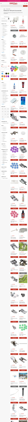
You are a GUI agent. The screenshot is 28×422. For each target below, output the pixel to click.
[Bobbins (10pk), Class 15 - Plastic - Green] (23, 331)
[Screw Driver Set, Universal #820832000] (14, 185)
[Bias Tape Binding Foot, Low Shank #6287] (14, 299)
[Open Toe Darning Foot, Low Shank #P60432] (14, 412)
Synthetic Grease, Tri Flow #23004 (22, 92)
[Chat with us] (25, 3)
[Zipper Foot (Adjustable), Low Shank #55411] (14, 56)
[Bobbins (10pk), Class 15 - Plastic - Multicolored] (14, 72)
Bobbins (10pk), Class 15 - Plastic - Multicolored (14, 76)
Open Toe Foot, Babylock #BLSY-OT (22, 367)
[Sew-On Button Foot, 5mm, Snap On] (14, 380)
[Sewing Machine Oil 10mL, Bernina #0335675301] (23, 202)
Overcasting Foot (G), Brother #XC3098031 (13, 205)
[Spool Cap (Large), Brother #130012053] (23, 72)
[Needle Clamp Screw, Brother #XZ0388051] (23, 396)
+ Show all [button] (2, 52)
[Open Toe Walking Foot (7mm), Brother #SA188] (14, 363)
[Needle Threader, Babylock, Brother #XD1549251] (14, 137)
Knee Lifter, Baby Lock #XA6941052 (13, 399)
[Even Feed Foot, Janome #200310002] (14, 347)
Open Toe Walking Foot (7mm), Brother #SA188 (14, 367)
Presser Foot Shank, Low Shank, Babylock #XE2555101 (14, 125)
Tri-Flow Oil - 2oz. (21, 221)
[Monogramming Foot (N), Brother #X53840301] (14, 250)
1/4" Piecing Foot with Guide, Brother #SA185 (22, 173)
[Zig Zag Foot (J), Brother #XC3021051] (23, 315)
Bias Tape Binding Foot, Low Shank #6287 (14, 302)
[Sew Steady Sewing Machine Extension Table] (14, 24)
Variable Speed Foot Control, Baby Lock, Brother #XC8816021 (14, 109)
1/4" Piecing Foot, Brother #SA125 (14, 319)
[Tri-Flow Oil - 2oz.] (23, 218)
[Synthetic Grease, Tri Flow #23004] (23, 88)
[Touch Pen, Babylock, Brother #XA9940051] (23, 347)
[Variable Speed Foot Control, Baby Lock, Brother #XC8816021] (14, 105)
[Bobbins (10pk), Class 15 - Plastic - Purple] (14, 153)
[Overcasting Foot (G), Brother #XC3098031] (14, 202)
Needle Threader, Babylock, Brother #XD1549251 (14, 141)
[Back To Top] (27, 421)
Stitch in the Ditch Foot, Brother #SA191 (22, 189)
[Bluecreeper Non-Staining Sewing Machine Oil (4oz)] (14, 88)
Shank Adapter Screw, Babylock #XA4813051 (13, 335)
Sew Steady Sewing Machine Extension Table (14, 27)
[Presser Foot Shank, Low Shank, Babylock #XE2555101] (14, 121)
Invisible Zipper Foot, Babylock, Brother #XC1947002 (22, 157)
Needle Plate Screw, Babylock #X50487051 (22, 302)
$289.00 (6, 67)
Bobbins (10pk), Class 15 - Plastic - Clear (22, 43)
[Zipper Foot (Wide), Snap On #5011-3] (14, 266)
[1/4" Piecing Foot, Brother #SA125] (14, 315)
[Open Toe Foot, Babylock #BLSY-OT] (23, 363)
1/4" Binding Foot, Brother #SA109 (14, 286)
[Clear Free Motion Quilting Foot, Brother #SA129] (23, 250)
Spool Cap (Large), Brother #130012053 (22, 76)
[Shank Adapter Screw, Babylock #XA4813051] (14, 331)
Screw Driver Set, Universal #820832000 (14, 189)
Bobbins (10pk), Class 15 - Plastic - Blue (14, 173)
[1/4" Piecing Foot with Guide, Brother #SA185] (23, 169)
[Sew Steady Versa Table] (23, 380)
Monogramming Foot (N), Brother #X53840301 (14, 254)
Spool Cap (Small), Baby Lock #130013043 (22, 60)
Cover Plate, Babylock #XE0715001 (22, 238)
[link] (5, 25)
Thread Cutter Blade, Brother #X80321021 (22, 124)
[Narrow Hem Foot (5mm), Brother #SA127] (23, 412)
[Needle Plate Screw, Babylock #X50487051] (23, 299)
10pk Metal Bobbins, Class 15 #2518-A (14, 43)
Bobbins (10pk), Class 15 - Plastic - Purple (14, 157)
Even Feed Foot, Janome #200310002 (14, 351)
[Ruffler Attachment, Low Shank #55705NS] (23, 266)
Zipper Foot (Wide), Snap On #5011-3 (14, 270)
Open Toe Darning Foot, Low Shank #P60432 (14, 416)
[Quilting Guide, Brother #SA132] (23, 283)
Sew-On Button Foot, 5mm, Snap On (14, 383)
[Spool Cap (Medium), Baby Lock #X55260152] (23, 137)
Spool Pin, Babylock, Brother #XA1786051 (13, 238)
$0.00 (3, 67)
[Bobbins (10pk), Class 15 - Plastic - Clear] (23, 40)
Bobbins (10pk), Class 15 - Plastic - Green (22, 335)
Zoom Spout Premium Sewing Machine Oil (22, 27)
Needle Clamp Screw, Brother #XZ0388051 (22, 399)
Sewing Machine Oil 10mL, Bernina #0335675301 (22, 205)
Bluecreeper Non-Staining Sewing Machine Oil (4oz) (14, 92)
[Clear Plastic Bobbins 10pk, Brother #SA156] (23, 105)
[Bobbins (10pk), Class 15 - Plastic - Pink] (14, 218)
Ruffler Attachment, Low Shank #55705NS (22, 270)
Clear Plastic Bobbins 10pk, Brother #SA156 (22, 108)
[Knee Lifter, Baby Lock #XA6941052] (14, 396)
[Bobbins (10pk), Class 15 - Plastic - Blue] (14, 169)
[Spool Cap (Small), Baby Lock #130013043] (23, 56)
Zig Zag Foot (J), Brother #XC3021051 (22, 319)
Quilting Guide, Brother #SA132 (22, 286)
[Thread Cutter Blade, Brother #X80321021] (23, 121)
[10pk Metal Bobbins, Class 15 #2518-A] (14, 40)
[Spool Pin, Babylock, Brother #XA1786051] (14, 234)
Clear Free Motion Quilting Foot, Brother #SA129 (22, 254)
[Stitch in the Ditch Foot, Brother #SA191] (23, 185)
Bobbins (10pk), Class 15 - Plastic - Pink (14, 221)
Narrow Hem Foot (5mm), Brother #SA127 (22, 416)
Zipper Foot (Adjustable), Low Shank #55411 (14, 60)
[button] (1, 3)
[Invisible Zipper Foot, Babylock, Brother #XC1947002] (23, 153)
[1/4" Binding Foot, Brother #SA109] (14, 283)
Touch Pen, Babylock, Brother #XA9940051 (22, 351)
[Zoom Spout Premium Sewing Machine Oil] (23, 24)
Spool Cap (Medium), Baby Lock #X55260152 (22, 141)
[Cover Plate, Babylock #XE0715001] (23, 234)
